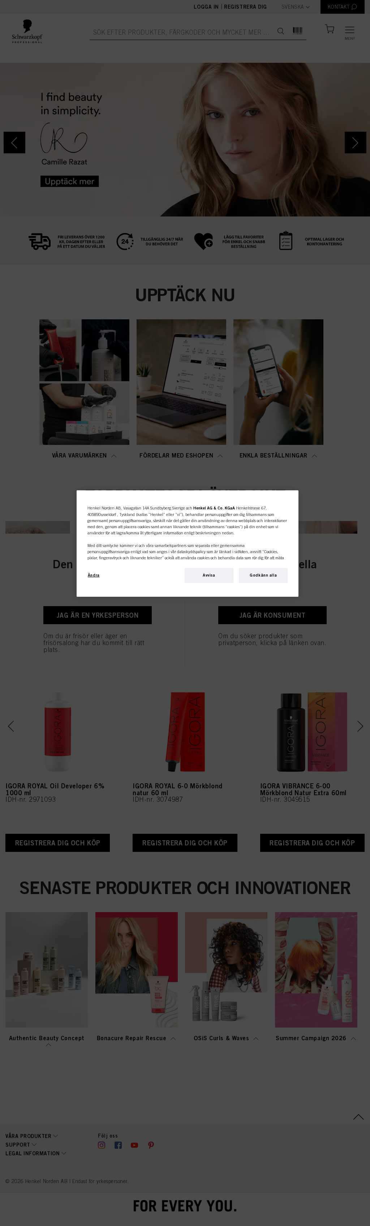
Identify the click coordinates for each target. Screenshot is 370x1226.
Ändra (94, 575)
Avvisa (209, 575)
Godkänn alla (263, 575)
